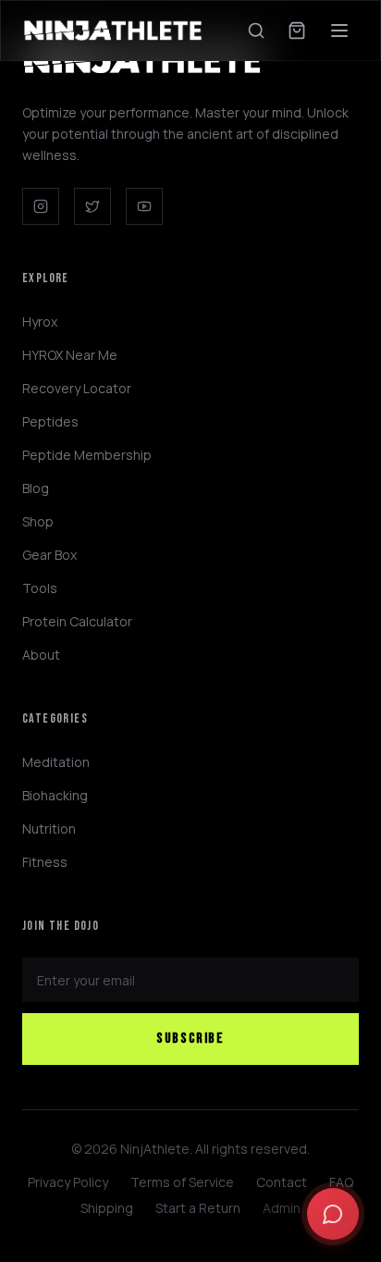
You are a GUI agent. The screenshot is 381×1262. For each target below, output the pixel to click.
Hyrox (39, 321)
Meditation (56, 762)
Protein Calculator (77, 621)
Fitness (45, 862)
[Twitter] (92, 206)
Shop (38, 521)
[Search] (256, 30)
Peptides (50, 421)
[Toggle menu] (339, 30)
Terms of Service (182, 1182)
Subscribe (190, 1038)
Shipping (106, 1208)
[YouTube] (144, 206)
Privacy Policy (68, 1182)
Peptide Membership (87, 455)
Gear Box (49, 554)
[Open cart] (296, 30)
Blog (35, 488)
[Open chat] (333, 1214)
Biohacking (55, 795)
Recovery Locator (76, 388)
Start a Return (197, 1208)
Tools (39, 588)
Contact (281, 1182)
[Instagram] (40, 206)
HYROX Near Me (69, 355)
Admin (282, 1208)
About (41, 654)
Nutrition (49, 828)
